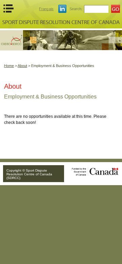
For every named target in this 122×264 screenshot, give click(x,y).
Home (9, 66)
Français (46, 9)
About (22, 66)
